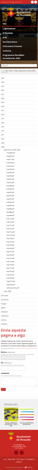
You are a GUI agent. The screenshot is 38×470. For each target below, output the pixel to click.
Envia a (3, 352)
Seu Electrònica (10, 41)
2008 (16, 71)
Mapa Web (11, 459)
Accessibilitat (30, 459)
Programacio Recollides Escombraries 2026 (13, 57)
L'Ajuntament (9, 28)
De (2, 363)
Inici (4, 23)
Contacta (7, 50)
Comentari (5, 373)
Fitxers (11, 71)
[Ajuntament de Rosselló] (19, 12)
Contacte (19, 462)
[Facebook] (32, 2)
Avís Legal (20, 459)
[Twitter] (35, 2)
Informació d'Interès (12, 46)
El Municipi (8, 33)
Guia (5, 37)
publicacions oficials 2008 (27, 71)
